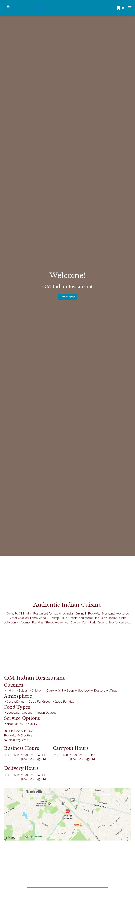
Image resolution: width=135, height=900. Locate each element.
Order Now (67, 297)
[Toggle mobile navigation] (130, 8)
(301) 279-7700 (18, 740)
